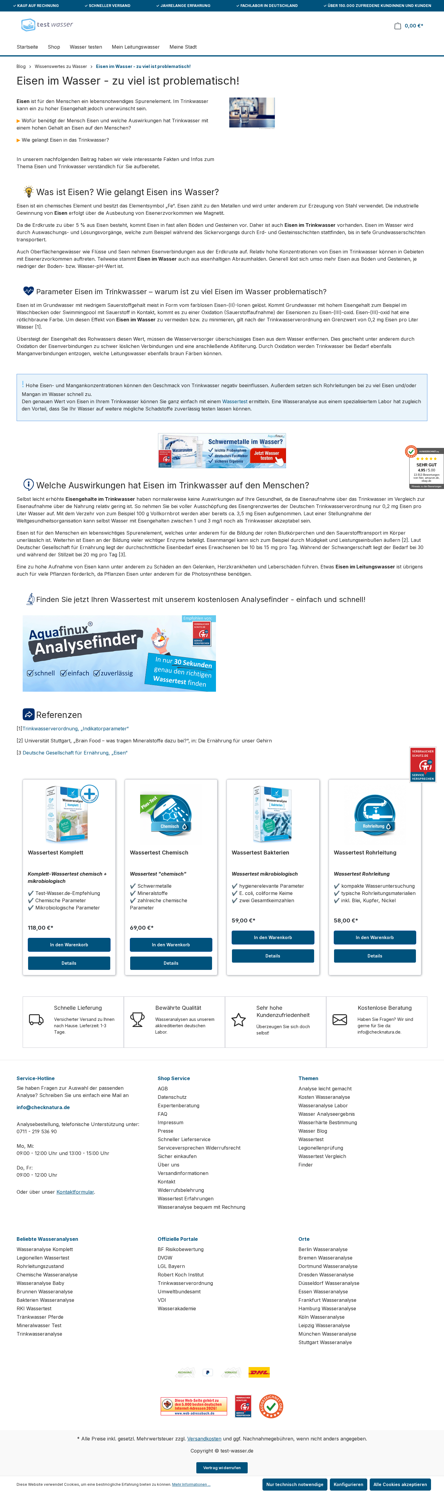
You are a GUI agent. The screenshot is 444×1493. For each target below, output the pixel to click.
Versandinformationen (183, 1173)
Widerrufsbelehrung (181, 1190)
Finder (305, 1165)
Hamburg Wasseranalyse (327, 1308)
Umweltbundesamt (179, 1292)
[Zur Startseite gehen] (47, 24)
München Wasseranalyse (327, 1334)
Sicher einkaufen (177, 1156)
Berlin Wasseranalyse (323, 1249)
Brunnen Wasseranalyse (45, 1292)
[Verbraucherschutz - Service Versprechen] (243, 1406)
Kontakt (166, 1182)
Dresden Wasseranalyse (326, 1275)
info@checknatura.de (43, 1107)
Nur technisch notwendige (294, 1484)
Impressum (170, 1122)
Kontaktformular (75, 1192)
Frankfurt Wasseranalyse (327, 1300)
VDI (162, 1300)
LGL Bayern (171, 1266)
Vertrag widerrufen (222, 1467)
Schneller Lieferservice (184, 1139)
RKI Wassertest (34, 1308)
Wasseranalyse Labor (323, 1105)
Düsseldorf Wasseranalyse (328, 1283)
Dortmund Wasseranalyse (328, 1266)
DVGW (165, 1258)
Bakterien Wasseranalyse (45, 1300)
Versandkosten (204, 1439)
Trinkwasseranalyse (39, 1334)
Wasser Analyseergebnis (326, 1114)
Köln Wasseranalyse (321, 1317)
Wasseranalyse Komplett (45, 1249)
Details (69, 963)
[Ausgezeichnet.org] (271, 1406)
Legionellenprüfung (320, 1148)
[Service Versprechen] (422, 765)
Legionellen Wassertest (43, 1258)
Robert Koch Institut (181, 1275)
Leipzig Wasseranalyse (324, 1325)
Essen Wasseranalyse (323, 1292)
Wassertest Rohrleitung (365, 852)
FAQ (162, 1114)
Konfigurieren (348, 1484)
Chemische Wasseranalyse (47, 1275)
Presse (165, 1131)
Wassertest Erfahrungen (186, 1198)
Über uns (168, 1165)
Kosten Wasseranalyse (324, 1097)
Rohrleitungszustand (40, 1266)
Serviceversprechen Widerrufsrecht (199, 1148)
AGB (163, 1089)
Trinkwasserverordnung (185, 1283)
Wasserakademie (177, 1308)
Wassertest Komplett (55, 852)
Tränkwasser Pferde (40, 1317)
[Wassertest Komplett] (69, 814)
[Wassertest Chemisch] (171, 814)
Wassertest (234, 401)
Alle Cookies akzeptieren (400, 1484)
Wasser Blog (312, 1131)
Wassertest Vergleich (322, 1156)
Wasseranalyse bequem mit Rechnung (201, 1207)
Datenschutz (172, 1097)
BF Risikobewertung (181, 1249)
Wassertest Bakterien (260, 852)
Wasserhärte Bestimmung (327, 1122)
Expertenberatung (178, 1105)
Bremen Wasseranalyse (325, 1258)
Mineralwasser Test (39, 1325)
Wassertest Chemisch (159, 852)
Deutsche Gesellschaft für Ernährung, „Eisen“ (75, 753)
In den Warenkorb (69, 944)
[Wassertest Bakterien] (273, 814)
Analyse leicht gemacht (325, 1089)
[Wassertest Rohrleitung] (375, 814)
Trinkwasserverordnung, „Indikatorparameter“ (75, 729)
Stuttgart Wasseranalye (325, 1342)
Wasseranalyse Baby (40, 1283)
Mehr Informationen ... (191, 1484)
